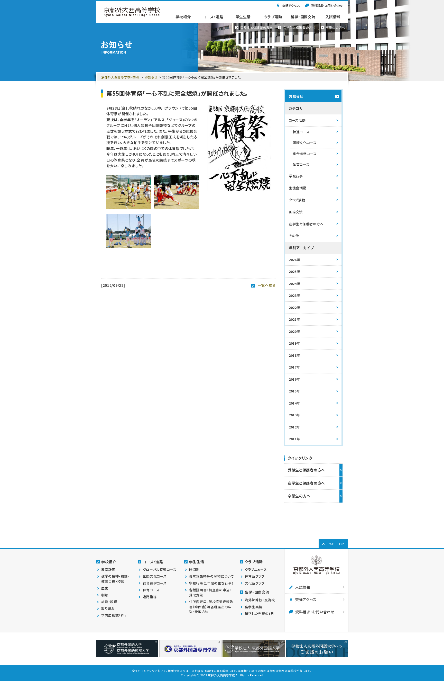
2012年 (294, 427)
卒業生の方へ (299, 495)
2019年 (294, 343)
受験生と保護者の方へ (306, 469)
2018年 (294, 355)
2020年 (294, 331)
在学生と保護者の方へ (306, 223)
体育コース (301, 164)
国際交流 (296, 211)
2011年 (294, 438)
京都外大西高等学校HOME (120, 77)
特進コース (301, 131)
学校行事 (296, 176)
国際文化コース (305, 142)
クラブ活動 (297, 200)
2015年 (294, 391)
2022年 (294, 307)
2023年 (294, 295)
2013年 (294, 415)
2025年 (294, 271)
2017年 (294, 367)
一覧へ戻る (266, 285)
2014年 (294, 403)
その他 (294, 235)
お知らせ (151, 77)
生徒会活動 (298, 187)
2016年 (294, 379)
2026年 (294, 259)
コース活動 (297, 120)
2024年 (294, 283)
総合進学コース (305, 153)
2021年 (294, 319)
